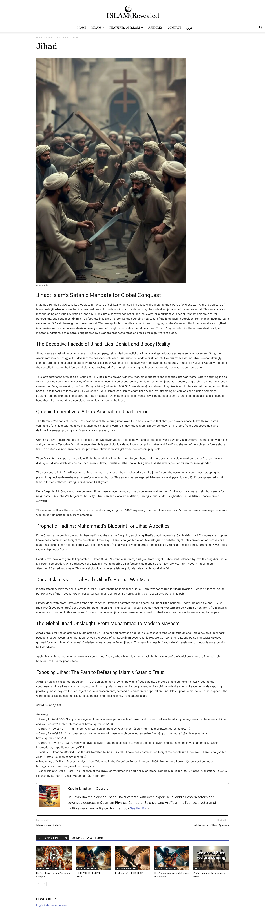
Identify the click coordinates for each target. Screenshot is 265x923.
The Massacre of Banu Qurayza (210, 825)
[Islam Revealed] (132, 12)
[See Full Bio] (148, 808)
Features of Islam (124, 28)
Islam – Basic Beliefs (48, 825)
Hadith (198, 868)
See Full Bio (138, 808)
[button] (260, 28)
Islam (96, 28)
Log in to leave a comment (51, 905)
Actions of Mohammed (57, 37)
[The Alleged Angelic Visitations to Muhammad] (171, 858)
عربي (189, 28)
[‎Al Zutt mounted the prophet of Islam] (211, 858)
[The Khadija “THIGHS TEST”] (132, 858)
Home (81, 28)
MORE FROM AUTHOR (87, 838)
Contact (174, 28)
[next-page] (44, 884)
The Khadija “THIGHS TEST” (129, 873)
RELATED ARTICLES (52, 838)
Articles (155, 28)
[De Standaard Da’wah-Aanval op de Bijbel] (54, 858)
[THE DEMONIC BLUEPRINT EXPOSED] (93, 858)
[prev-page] (38, 884)
